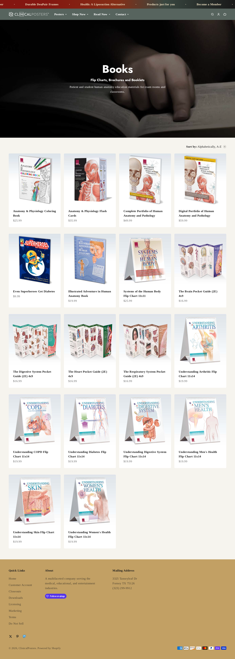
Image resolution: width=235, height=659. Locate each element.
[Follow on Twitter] (10, 636)
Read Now (100, 14)
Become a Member (182, 4)
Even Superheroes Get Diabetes (34, 291)
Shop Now (79, 14)
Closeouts (15, 591)
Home (12, 578)
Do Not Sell (16, 623)
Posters (59, 14)
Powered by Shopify (49, 648)
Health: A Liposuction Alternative (76, 4)
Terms (12, 617)
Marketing (15, 610)
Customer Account (20, 585)
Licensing (15, 604)
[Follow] (24, 637)
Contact (121, 14)
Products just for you (134, 4)
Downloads (16, 597)
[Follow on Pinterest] (17, 636)
